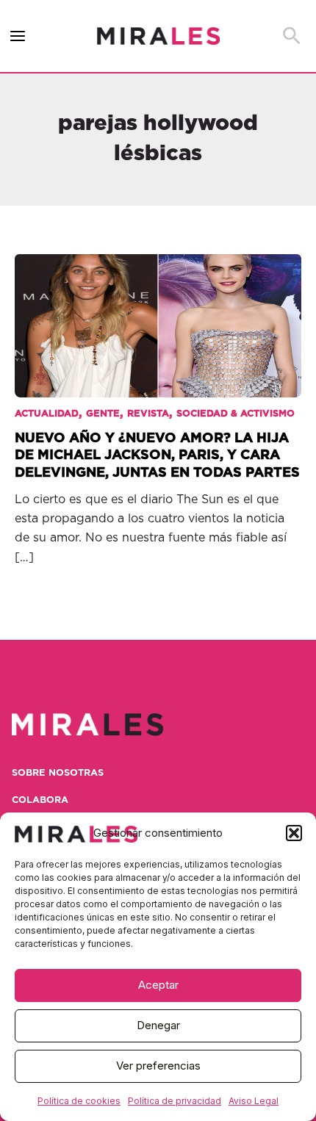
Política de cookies (79, 1100)
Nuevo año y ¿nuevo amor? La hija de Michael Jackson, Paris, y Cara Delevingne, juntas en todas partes (157, 455)
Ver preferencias (158, 1066)
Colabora (40, 800)
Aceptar (158, 985)
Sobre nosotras (58, 773)
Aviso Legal (254, 1100)
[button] (294, 833)
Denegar (158, 1025)
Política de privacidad (174, 1100)
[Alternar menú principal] (18, 36)
